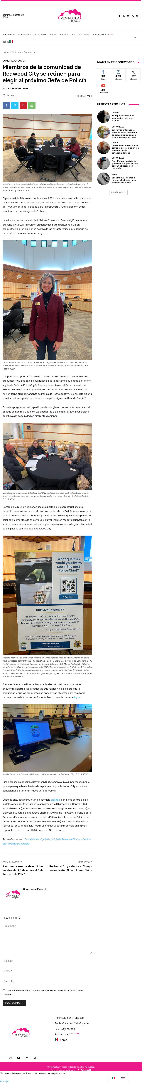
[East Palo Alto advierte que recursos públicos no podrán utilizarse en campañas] (103, 163)
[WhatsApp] (32, 105)
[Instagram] (124, 16)
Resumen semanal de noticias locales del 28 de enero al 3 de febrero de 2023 (23, 870)
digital (76, 697)
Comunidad (30, 52)
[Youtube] (137, 16)
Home (6, 52)
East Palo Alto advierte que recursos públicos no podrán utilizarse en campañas (125, 165)
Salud (115, 175)
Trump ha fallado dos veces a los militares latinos (123, 118)
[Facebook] (119, 16)
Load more (117, 192)
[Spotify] (128, 16)
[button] (135, 38)
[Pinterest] (23, 105)
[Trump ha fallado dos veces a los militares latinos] (103, 116)
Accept (4, 1081)
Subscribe (103, 85)
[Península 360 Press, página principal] (69, 16)
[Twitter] (133, 16)
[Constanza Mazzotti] (13, 894)
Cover (22, 60)
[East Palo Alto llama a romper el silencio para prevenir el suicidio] (103, 179)
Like (103, 71)
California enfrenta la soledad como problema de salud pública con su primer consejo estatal (124, 134)
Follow (118, 71)
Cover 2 (116, 113)
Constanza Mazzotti (17, 88)
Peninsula (16, 52)
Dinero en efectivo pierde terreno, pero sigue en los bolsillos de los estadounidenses (125, 149)
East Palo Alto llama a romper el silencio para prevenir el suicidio (124, 180)
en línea (55, 799)
